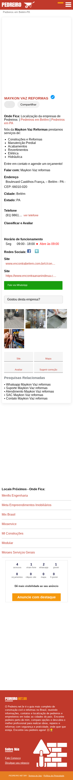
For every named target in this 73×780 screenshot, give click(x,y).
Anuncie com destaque (36, 597)
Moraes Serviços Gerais (18, 552)
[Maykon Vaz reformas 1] (14, 327)
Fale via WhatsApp (17, 285)
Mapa (48, 358)
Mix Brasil (8, 514)
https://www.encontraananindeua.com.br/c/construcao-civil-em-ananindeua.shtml (31, 275)
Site (19, 358)
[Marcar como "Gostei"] (7, 104)
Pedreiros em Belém (35, 119)
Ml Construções (12, 533)
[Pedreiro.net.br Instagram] (9, 733)
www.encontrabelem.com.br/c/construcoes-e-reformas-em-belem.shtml (31, 263)
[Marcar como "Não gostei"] (12, 104)
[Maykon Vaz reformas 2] (36, 327)
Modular (7, 543)
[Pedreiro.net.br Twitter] (8, 733)
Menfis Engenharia (15, 495)
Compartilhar (28, 104)
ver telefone (31, 215)
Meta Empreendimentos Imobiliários (26, 505)
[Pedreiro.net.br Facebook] (6, 733)
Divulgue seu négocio (17, 762)
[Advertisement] (36, 56)
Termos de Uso (35, 776)
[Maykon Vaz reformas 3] (57, 327)
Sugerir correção (48, 369)
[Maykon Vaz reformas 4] (14, 347)
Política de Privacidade (54, 776)
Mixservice (9, 524)
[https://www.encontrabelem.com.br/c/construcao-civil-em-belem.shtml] (29, 252)
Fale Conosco (13, 758)
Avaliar (18, 369)
